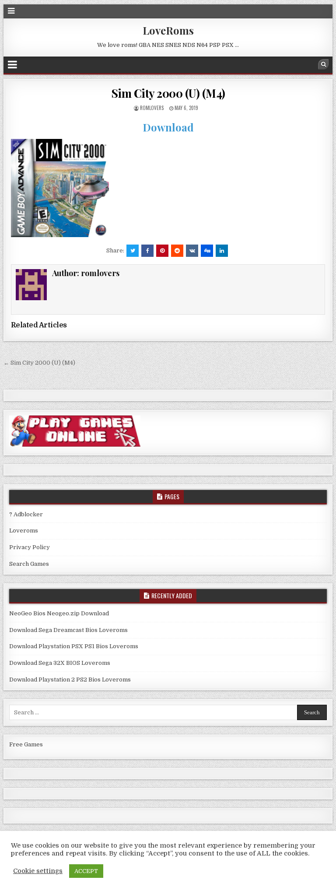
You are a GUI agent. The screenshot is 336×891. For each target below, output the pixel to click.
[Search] (323, 64)
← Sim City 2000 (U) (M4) (39, 362)
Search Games (29, 564)
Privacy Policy (29, 547)
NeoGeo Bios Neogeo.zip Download (59, 613)
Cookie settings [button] (38, 871)
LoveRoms (168, 30)
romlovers (152, 107)
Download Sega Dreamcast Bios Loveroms (68, 630)
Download (168, 127)
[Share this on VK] (192, 251)
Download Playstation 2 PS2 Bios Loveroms (70, 679)
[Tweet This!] (132, 251)
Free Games (26, 744)
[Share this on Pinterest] (162, 251)
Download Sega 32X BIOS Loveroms (59, 663)
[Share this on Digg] (207, 251)
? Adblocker (26, 514)
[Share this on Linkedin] (222, 251)
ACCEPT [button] (86, 871)
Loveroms (23, 530)
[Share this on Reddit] (177, 251)
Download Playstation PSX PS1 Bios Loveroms (73, 646)
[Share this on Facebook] (147, 251)
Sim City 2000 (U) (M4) (168, 93)
